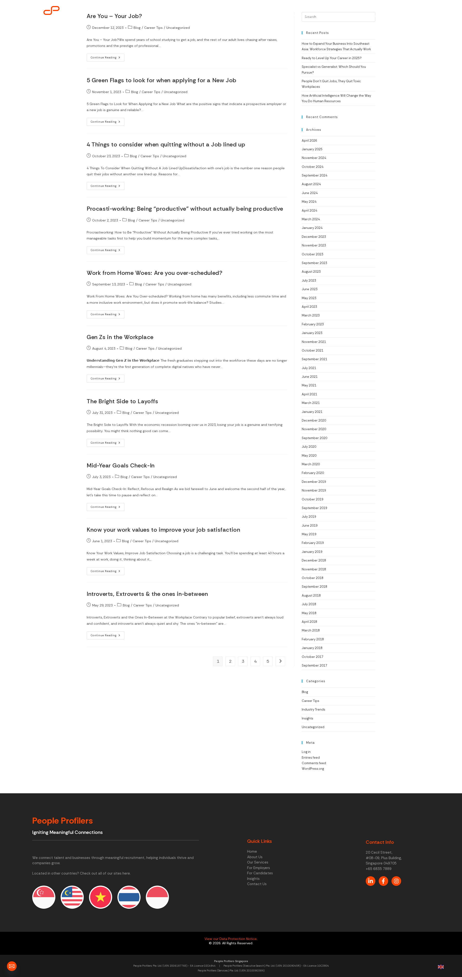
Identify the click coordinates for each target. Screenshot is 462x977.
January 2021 (312, 412)
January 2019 (312, 552)
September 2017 (314, 665)
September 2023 (314, 263)
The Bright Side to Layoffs (122, 401)
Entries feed (311, 758)
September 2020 (314, 438)
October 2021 (312, 350)
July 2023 (309, 280)
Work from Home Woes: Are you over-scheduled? (154, 273)
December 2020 (314, 420)
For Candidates (369, 16)
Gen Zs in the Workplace (120, 337)
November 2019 (314, 490)
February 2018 (313, 639)
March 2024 (311, 219)
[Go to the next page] (280, 661)
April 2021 (309, 394)
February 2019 (313, 543)
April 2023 (309, 307)
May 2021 (309, 385)
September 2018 (314, 587)
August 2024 (311, 184)
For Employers (335, 16)
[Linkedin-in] (370, 881)
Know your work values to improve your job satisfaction (163, 529)
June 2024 (310, 193)
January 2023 (312, 333)
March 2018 (311, 630)
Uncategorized (175, 92)
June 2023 (310, 289)
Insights (399, 16)
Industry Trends (313, 709)
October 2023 (312, 254)
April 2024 (309, 210)
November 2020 (314, 429)
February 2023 (313, 324)
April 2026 (309, 141)
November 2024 (314, 158)
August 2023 (311, 272)
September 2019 (314, 508)
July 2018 (309, 604)
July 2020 (309, 447)
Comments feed (314, 763)
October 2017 (312, 657)
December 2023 (314, 237)
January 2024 (312, 228)
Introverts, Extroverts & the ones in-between (147, 594)
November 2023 (314, 245)
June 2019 (310, 525)
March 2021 (311, 403)
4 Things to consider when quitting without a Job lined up (166, 144)
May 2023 (309, 298)
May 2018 (309, 613)
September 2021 (314, 359)
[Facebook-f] (383, 881)
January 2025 (312, 149)
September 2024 (314, 175)
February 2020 (313, 473)
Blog (134, 92)
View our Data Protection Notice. (231, 939)
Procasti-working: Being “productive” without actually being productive (185, 208)
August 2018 (311, 595)
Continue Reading (107, 56)
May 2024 (309, 202)
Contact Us (425, 16)
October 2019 (312, 499)
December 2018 (314, 560)
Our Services (302, 16)
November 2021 (314, 342)
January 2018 (312, 648)
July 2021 (309, 368)
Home (250, 16)
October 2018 (312, 578)
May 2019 (309, 534)
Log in (306, 752)
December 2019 (314, 482)
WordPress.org (313, 769)
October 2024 (312, 167)
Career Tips (151, 92)
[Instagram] (396, 881)
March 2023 (311, 315)
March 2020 (311, 464)
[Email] (12, 966)
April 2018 (309, 622)
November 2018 (314, 569)
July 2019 (309, 517)
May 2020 (309, 456)
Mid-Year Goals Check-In (121, 465)
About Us (273, 16)
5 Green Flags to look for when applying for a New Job (162, 80)
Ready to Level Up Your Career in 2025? (332, 58)
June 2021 (310, 377)
